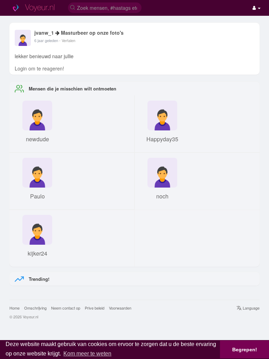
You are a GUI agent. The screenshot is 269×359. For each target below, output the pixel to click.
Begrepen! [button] (244, 349)
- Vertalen (67, 40)
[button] (104, 7)
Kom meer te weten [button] (87, 354)
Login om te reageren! (39, 68)
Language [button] (251, 308)
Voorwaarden (120, 308)
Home (14, 308)
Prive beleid (94, 308)
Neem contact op (65, 308)
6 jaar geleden (46, 40)
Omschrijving (35, 308)
